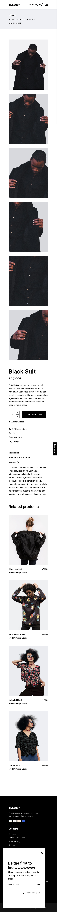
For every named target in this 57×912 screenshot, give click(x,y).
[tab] (28, 453)
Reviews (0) (14, 462)
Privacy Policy (14, 841)
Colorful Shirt (15, 700)
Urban (29, 19)
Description (14, 453)
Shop (20, 19)
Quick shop (55, 449)
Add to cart (32, 414)
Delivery (12, 845)
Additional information (19, 457)
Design (16, 441)
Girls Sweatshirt (17, 634)
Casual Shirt (15, 765)
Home (12, 19)
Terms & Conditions (17, 838)
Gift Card (12, 834)
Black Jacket (15, 569)
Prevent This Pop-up (32, 893)
